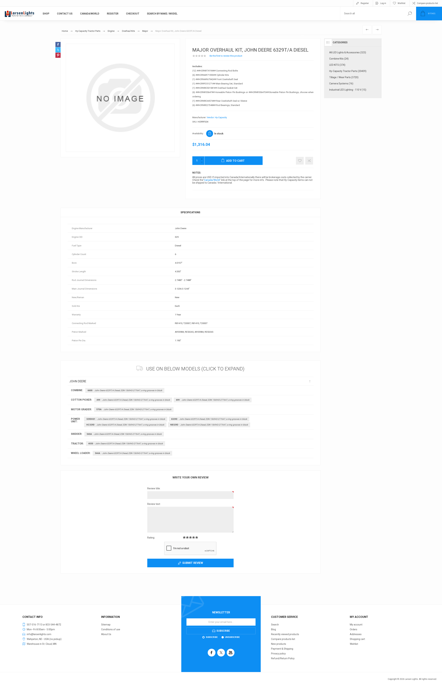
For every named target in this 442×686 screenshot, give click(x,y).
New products (278, 644)
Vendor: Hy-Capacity (217, 117)
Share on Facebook (58, 44)
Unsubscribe (232, 637)
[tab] (190, 212)
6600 (125, 390)
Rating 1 (184, 537)
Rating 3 (190, 537)
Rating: (151, 537)
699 (212, 400)
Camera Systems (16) (341, 83)
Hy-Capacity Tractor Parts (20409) (347, 71)
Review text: (154, 504)
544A (132, 453)
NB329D (209, 425)
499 (133, 400)
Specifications (190, 212)
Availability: (198, 133)
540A (124, 434)
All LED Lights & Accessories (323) (347, 52)
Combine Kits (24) (339, 58)
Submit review (192, 563)
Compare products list (427, 3)
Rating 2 (187, 537)
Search (275, 624)
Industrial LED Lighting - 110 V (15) (347, 89)
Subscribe (212, 637)
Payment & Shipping (282, 648)
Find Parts (409, 13)
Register (365, 3)
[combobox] (371, 13)
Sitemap (105, 624)
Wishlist (354, 644)
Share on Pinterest (58, 55)
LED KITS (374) (337, 64)
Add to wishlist (300, 161)
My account (356, 624)
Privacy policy (278, 653)
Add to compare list (309, 161)
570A (133, 409)
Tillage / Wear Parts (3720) (343, 77)
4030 (125, 443)
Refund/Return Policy (283, 658)
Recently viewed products (285, 634)
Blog (273, 629)
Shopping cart (357, 639)
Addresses (356, 634)
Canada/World (212, 180)
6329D (209, 419)
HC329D (125, 425)
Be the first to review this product (226, 56)
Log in (383, 3)
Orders (353, 629)
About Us (106, 634)
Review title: (153, 488)
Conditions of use (110, 629)
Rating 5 (196, 537)
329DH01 (125, 419)
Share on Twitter (58, 49)
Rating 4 (193, 537)
